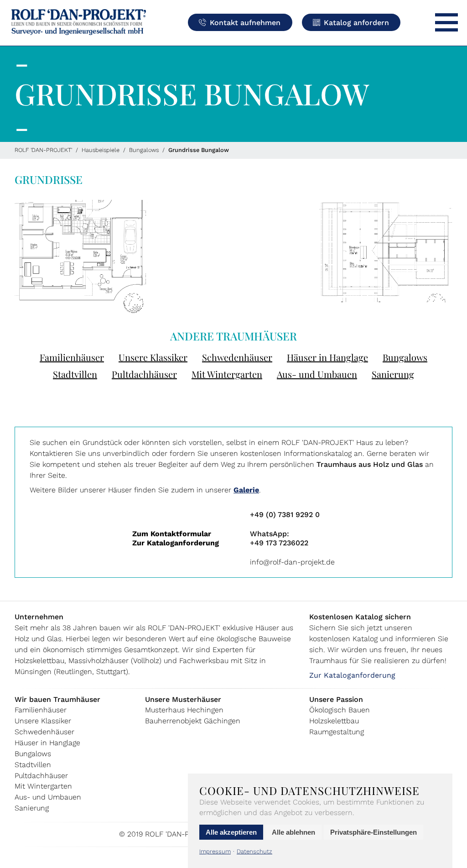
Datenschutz (254, 851)
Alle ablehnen (293, 832)
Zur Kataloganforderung (175, 543)
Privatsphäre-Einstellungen (373, 832)
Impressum (215, 851)
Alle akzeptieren (231, 832)
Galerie (246, 490)
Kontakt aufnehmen (245, 22)
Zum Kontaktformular (171, 533)
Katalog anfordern (356, 22)
